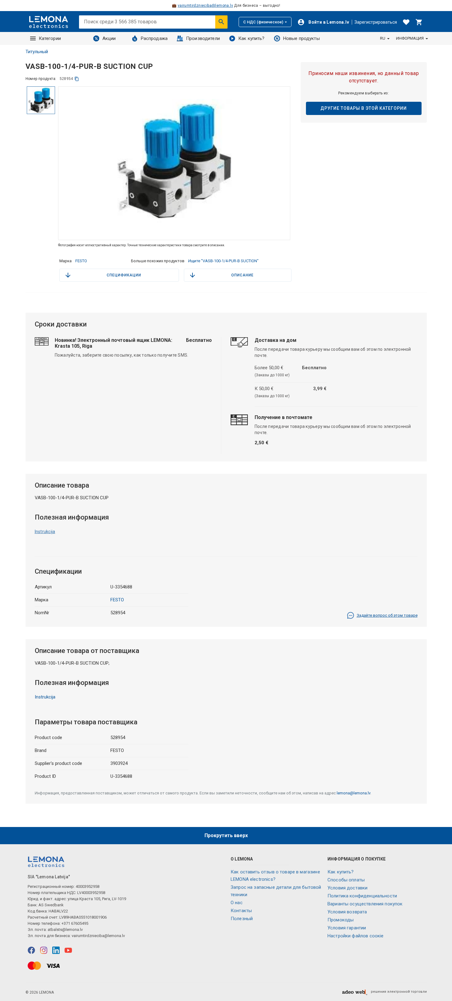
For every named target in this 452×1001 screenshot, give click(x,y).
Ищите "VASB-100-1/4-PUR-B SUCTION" (223, 261)
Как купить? (251, 38)
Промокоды (340, 920)
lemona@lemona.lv (353, 793)
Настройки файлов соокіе (355, 936)
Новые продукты (301, 38)
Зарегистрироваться (376, 22)
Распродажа (154, 38)
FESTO (81, 261)
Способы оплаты (346, 880)
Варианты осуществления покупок (365, 904)
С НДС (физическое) (263, 22)
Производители (203, 38)
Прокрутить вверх (226, 835)
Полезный (242, 918)
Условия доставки (347, 888)
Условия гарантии (346, 928)
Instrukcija (45, 531)
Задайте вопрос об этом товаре (387, 615)
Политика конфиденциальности (362, 896)
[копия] (77, 79)
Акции (109, 38)
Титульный (37, 51)
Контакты (241, 910)
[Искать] (221, 21)
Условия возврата (347, 912)
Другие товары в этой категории (363, 108)
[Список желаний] (406, 22)
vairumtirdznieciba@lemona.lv (205, 5)
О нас (237, 902)
